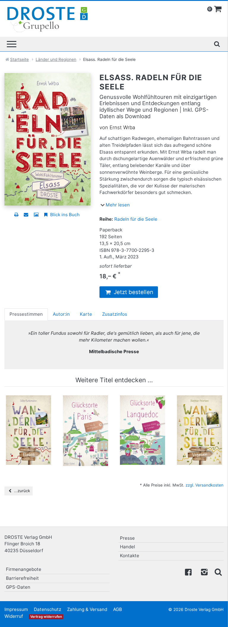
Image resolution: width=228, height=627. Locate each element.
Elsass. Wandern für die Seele (28, 407)
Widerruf (13, 616)
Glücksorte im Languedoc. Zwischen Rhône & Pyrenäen (142, 413)
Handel (127, 546)
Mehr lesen (118, 205)
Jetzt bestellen (132, 292)
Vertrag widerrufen (46, 617)
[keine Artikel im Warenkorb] (218, 9)
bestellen (31, 444)
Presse (127, 538)
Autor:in (61, 314)
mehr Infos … (31, 433)
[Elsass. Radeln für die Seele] (47, 139)
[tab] (26, 314)
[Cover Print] (36, 214)
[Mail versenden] (26, 214)
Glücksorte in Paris (85, 407)
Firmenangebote (23, 569)
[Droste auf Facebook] (188, 571)
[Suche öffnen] (217, 44)
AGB (117, 609)
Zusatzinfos (114, 314)
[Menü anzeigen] (11, 44)
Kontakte (129, 555)
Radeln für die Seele (135, 219)
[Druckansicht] (16, 214)
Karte (86, 314)
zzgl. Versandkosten (205, 485)
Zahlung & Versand (87, 609)
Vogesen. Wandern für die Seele (199, 410)
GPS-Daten (18, 587)
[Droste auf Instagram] (203, 571)
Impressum (16, 609)
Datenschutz (47, 609)
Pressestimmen (26, 314)
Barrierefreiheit (22, 578)
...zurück (21, 490)
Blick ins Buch (64, 214)
